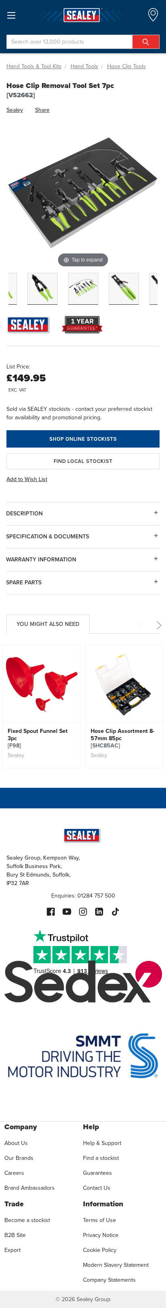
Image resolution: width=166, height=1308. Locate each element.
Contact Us (96, 1188)
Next (157, 625)
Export (12, 1250)
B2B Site (15, 1235)
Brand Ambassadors (29, 1188)
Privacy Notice (100, 1235)
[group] (41, 706)
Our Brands (18, 1158)
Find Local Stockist (83, 461)
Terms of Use (99, 1220)
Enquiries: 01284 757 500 (83, 896)
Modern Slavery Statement (116, 1265)
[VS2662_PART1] (42, 289)
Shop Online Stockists (83, 438)
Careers (14, 1173)
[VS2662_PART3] (124, 289)
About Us (16, 1143)
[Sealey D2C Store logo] (82, 15)
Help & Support (102, 1143)
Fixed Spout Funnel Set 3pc (38, 738)
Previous (141, 625)
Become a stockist (27, 1220)
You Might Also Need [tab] (48, 624)
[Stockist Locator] (153, 17)
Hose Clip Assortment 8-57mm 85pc (122, 738)
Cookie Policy (99, 1250)
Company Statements (109, 1280)
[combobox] (83, 42)
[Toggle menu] (11, 15)
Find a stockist (101, 1158)
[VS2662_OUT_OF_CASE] (83, 289)
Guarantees (97, 1173)
